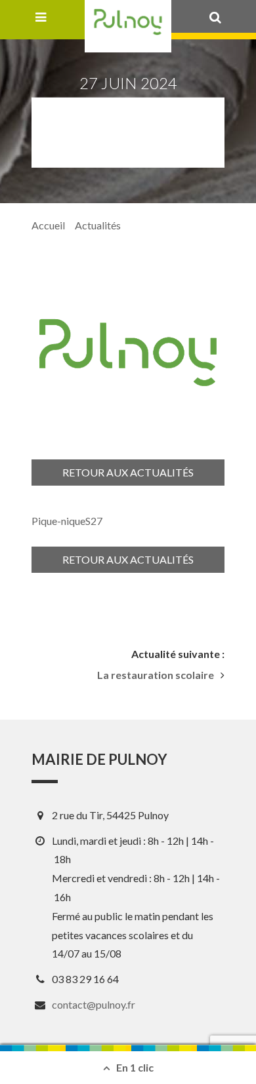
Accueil (48, 225)
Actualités (98, 225)
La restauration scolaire (155, 675)
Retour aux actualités (128, 472)
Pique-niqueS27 (67, 520)
